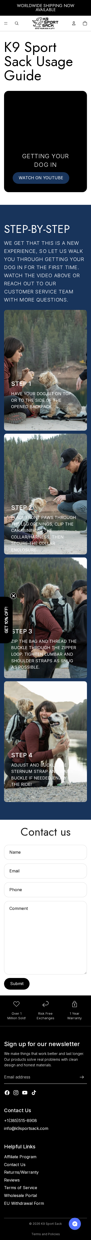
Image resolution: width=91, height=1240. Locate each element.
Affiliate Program (20, 1156)
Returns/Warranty (21, 1172)
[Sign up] (82, 1077)
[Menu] (6, 23)
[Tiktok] (34, 1093)
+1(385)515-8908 (20, 1120)
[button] (6, 620)
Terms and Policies (45, 1234)
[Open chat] (75, 1224)
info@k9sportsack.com (26, 1128)
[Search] (16, 23)
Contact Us (15, 1164)
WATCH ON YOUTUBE (41, 177)
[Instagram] (16, 1093)
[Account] (73, 23)
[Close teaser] (13, 596)
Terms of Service (20, 1187)
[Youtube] (25, 1093)
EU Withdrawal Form (24, 1203)
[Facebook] (7, 1093)
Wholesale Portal (20, 1195)
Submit (17, 983)
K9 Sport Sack (51, 1224)
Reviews (12, 1180)
